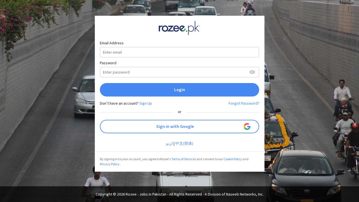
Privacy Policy (109, 164)
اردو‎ (169, 143)
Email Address (112, 42)
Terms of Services (183, 159)
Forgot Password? (244, 103)
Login (179, 89)
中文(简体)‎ (184, 143)
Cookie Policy (233, 159)
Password (108, 62)
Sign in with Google (175, 126)
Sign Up (145, 103)
